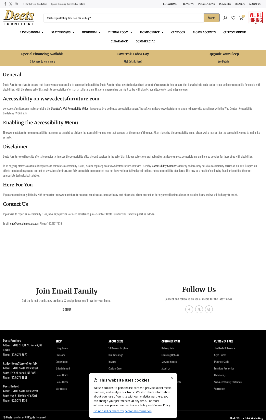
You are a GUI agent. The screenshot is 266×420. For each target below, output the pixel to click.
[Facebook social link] (5, 4)
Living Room (30, 32)
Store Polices (168, 388)
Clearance (119, 41)
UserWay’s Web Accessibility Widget (70, 108)
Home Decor (62, 382)
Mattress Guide (221, 361)
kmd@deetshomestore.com (24, 223)
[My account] (225, 18)
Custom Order (234, 32)
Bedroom (89, 32)
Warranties (219, 388)
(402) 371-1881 (19, 377)
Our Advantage (115, 355)
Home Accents (204, 32)
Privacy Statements (171, 382)
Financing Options (170, 355)
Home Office (150, 32)
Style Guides (220, 355)
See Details (42, 4)
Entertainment (63, 368)
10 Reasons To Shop (118, 348)
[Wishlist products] (233, 18)
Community (219, 375)
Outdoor (178, 32)
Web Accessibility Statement (228, 382)
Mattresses (60, 32)
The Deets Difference (224, 348)
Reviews (112, 361)
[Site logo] (18, 17)
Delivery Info (167, 348)
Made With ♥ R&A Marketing (246, 418)
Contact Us (166, 375)
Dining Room (118, 32)
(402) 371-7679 (19, 354)
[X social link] (10, 4)
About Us (165, 368)
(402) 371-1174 (19, 400)
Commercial (145, 41)
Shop (59, 341)
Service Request (169, 361)
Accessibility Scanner (164, 166)
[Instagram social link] (16, 4)
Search (211, 17)
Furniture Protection (224, 368)
